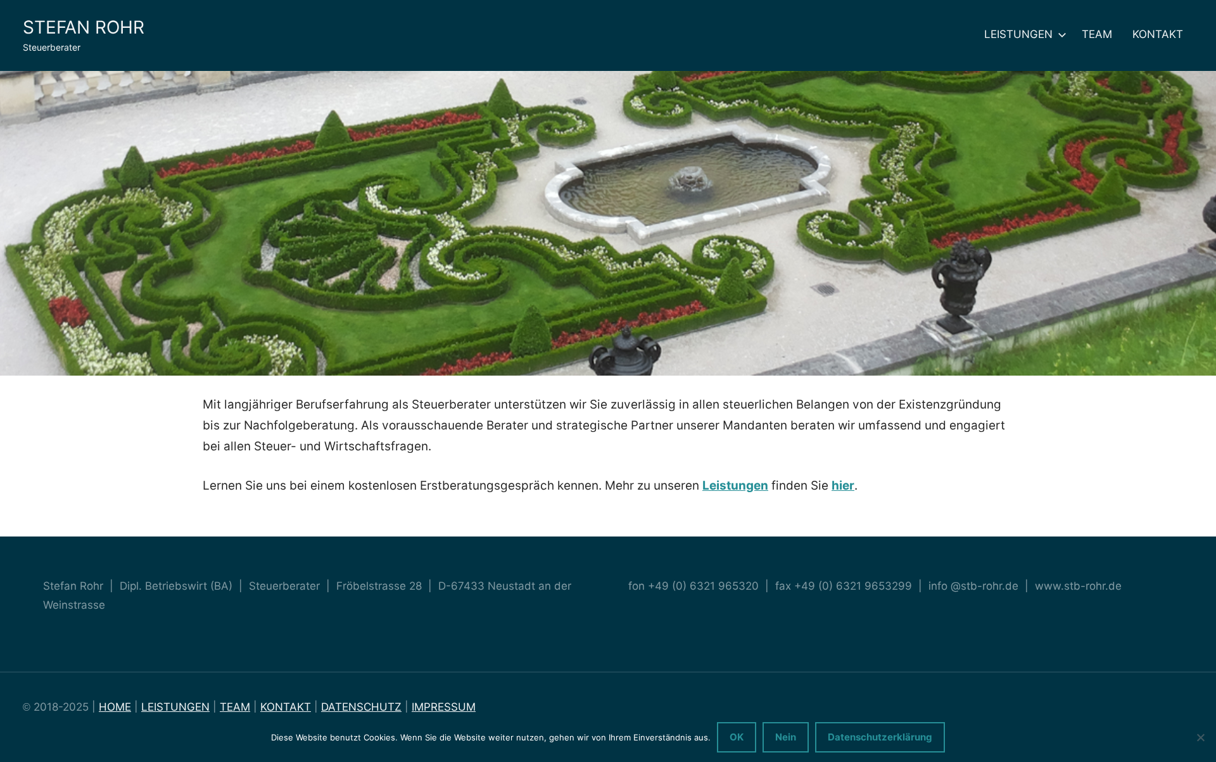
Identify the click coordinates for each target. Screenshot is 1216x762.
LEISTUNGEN (1018, 34)
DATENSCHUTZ (361, 707)
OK (737, 737)
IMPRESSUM (444, 707)
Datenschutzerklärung (880, 737)
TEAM (1097, 34)
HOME (115, 707)
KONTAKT (1157, 34)
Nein (785, 737)
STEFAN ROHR (83, 27)
